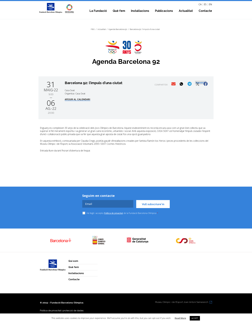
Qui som (73, 261)
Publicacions (164, 11)
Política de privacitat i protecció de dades (61, 310)
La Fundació (98, 11)
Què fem (119, 11)
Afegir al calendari (77, 99)
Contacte (205, 11)
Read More (180, 318)
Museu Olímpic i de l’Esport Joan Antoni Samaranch (181, 302)
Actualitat (186, 11)
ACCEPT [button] (194, 318)
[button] (173, 84)
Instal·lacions (140, 11)
